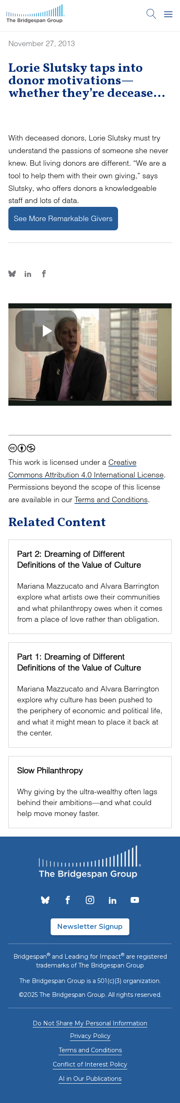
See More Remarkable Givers (63, 218)
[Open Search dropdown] (152, 15)
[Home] (35, 15)
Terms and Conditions (111, 499)
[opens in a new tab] (45, 901)
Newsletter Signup (90, 927)
